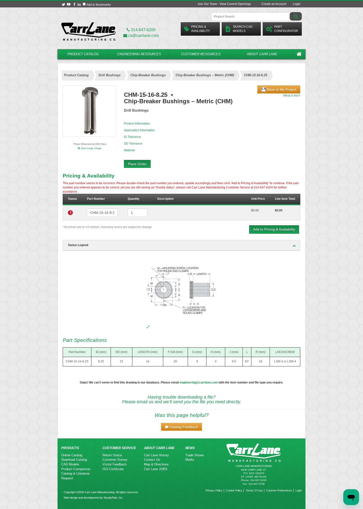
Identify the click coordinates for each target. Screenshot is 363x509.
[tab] (181, 245)
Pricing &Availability (200, 29)
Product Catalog (83, 54)
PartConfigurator (286, 29)
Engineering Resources (139, 54)
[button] (181, 427)
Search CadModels (243, 29)
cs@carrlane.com (143, 35)
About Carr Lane (262, 54)
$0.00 (255, 210)
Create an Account (274, 4)
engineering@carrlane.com (199, 382)
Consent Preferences (279, 490)
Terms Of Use (254, 490)
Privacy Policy (213, 490)
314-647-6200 (143, 30)
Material (129, 150)
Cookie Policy (234, 490)
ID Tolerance (132, 137)
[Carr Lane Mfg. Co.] (88, 31)
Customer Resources (201, 54)
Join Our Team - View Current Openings (224, 4)
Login (297, 4)
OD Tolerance (133, 143)
